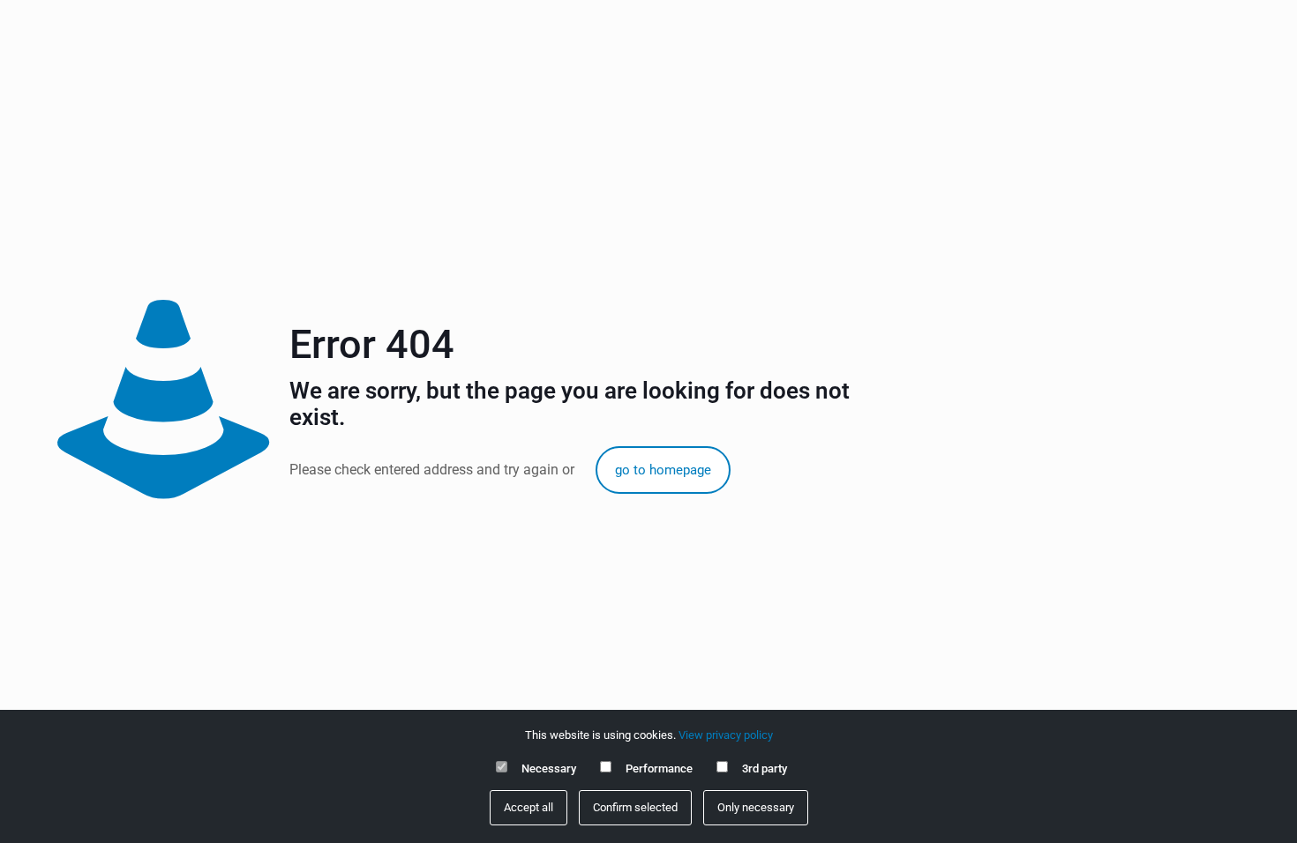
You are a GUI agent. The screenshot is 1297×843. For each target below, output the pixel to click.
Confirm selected (635, 807)
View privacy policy (725, 735)
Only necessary (755, 807)
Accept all (528, 807)
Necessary (548, 768)
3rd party (764, 768)
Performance (659, 768)
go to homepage (663, 470)
